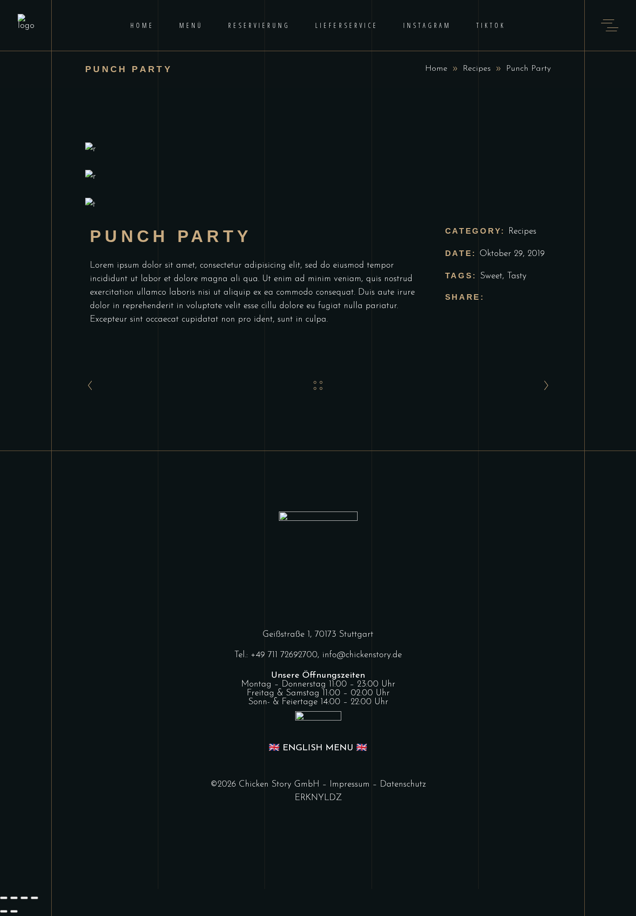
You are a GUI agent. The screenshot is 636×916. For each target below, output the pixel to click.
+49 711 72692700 (284, 655)
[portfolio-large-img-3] (318, 204)
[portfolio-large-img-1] (318, 149)
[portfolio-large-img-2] (318, 176)
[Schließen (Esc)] (34, 897)
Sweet (491, 276)
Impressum (350, 784)
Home (436, 69)
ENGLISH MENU (318, 748)
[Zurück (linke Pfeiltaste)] (3, 911)
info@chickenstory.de (362, 655)
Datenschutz (403, 784)
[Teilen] (24, 897)
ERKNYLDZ (318, 798)
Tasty (517, 276)
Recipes (477, 69)
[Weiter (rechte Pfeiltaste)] (14, 911)
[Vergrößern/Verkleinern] (3, 897)
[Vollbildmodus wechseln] (14, 897)
